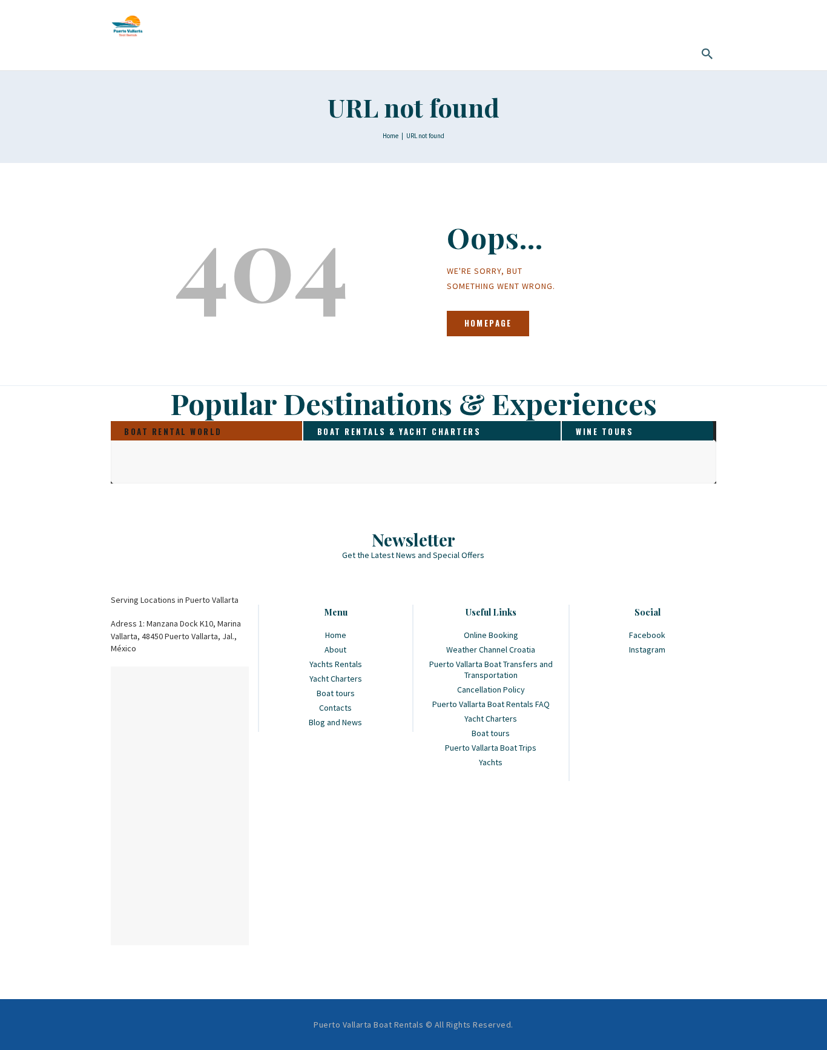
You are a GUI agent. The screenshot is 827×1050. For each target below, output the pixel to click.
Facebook (647, 635)
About (335, 649)
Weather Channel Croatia (490, 649)
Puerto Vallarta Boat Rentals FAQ (491, 704)
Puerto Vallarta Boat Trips (490, 747)
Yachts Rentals (335, 664)
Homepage (488, 323)
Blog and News (335, 722)
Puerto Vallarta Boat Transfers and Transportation (491, 669)
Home (390, 135)
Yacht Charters (335, 678)
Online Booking (491, 635)
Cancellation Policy (491, 689)
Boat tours (336, 693)
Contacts (335, 707)
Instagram (647, 649)
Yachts (490, 762)
